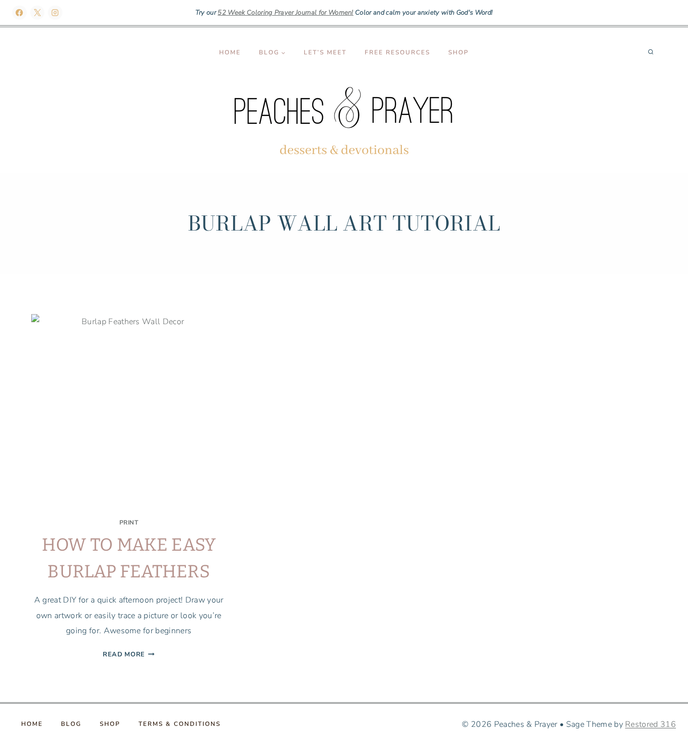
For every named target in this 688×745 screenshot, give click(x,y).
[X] (37, 13)
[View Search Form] (651, 52)
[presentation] (128, 411)
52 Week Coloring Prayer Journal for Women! (285, 12)
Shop (458, 52)
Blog (71, 724)
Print (129, 522)
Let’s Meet (325, 52)
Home (230, 52)
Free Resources (397, 52)
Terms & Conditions (180, 724)
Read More (129, 654)
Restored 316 (650, 724)
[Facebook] (19, 13)
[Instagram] (55, 13)
